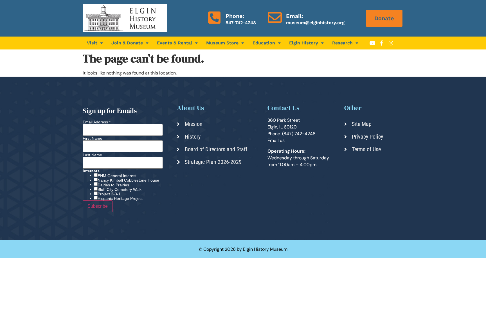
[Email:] (275, 17)
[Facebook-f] (381, 43)
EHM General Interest (117, 176)
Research (342, 43)
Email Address (97, 122)
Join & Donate (127, 43)
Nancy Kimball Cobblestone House (128, 180)
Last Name (92, 155)
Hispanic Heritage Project (120, 198)
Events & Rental (174, 43)
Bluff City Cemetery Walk (119, 189)
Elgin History (303, 43)
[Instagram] (390, 43)
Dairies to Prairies (113, 185)
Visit (92, 43)
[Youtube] (372, 43)
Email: (294, 16)
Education (264, 43)
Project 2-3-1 (109, 194)
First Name (92, 138)
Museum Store (222, 43)
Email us (276, 140)
